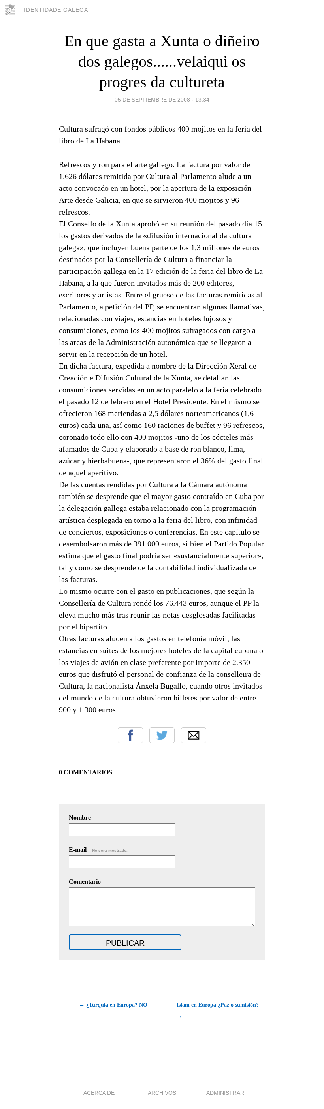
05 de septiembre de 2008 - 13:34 (162, 99)
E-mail (98, 849)
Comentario (85, 881)
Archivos (162, 1093)
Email (193, 735)
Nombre (80, 817)
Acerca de (99, 1093)
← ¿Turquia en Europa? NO (113, 1005)
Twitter (162, 735)
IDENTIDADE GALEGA (56, 10)
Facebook (130, 735)
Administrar (225, 1093)
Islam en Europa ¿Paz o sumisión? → (218, 1010)
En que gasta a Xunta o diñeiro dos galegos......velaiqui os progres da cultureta (162, 61)
